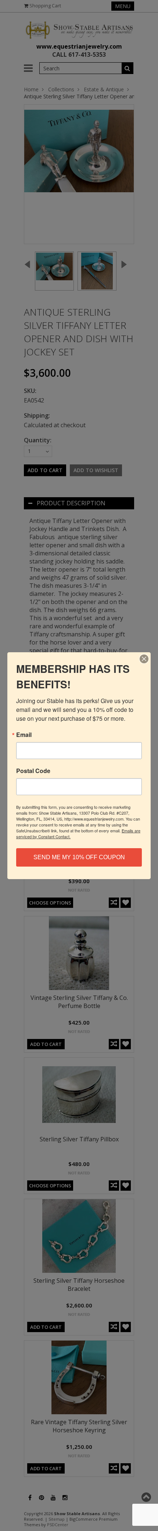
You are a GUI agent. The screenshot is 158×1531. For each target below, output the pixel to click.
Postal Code (33, 771)
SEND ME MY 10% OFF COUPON (79, 857)
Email (24, 735)
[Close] (144, 658)
